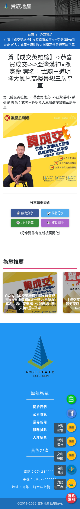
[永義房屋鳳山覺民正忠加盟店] (71, 483)
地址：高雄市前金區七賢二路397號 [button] (40, 487)
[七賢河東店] (71, 427)
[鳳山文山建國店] (71, 455)
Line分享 (27, 222)
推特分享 (58, 213)
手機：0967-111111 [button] (40, 479)
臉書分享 (27, 213)
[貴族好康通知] (71, 399)
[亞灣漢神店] (71, 441)
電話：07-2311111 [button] (40, 471)
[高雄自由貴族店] (71, 469)
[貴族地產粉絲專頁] (71, 413)
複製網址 (58, 222)
